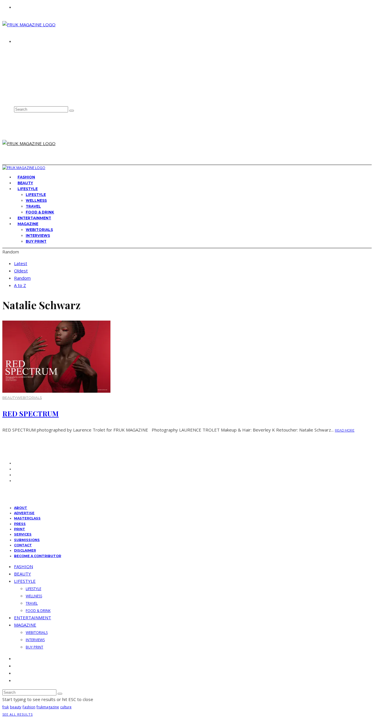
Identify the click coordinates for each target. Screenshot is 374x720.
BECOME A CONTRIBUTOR (37, 556)
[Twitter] (16, 77)
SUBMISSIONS (27, 540)
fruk (5, 707)
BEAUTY (9, 397)
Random (22, 278)
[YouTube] (16, 96)
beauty (15, 707)
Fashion (28, 707)
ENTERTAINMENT (32, 617)
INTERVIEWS (38, 235)
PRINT (19, 529)
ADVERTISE (26, 57)
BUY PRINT (36, 241)
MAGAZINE (28, 224)
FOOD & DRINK (38, 610)
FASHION (23, 566)
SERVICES (23, 534)
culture (66, 707)
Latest (20, 263)
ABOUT (22, 52)
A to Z (20, 285)
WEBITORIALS (39, 229)
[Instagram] (16, 84)
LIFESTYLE (28, 189)
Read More (344, 430)
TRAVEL (33, 206)
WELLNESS (36, 200)
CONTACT (25, 62)
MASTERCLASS (27, 518)
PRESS (20, 524)
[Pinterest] (16, 90)
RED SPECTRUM (30, 413)
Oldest (21, 271)
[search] (71, 111)
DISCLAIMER (25, 550)
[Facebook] (16, 71)
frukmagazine (48, 707)
